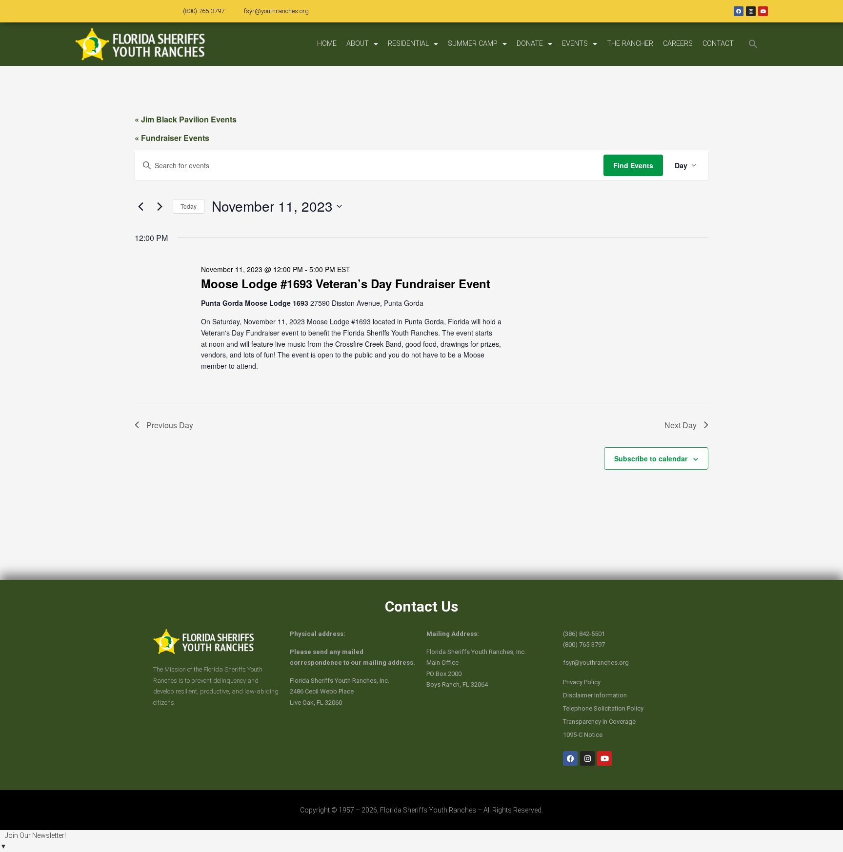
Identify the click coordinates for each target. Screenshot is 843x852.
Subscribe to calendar (650, 458)
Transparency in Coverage (599, 721)
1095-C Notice (582, 734)
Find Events (633, 165)
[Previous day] (140, 206)
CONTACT (718, 44)
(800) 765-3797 (203, 11)
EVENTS (575, 44)
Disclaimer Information (595, 695)
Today (189, 206)
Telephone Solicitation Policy (603, 708)
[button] (753, 44)
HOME (327, 44)
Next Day (680, 425)
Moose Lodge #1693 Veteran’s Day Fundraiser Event (345, 283)
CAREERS (678, 44)
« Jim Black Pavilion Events (186, 119)
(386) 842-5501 (584, 633)
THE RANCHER (630, 44)
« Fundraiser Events (172, 137)
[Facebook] (738, 11)
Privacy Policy (582, 682)
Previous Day (169, 425)
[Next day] (159, 206)
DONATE (530, 44)
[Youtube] (763, 11)
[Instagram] (751, 11)
